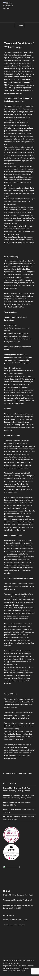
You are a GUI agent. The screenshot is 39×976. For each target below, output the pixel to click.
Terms (27, 968)
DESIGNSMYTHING (10, 971)
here (23, 925)
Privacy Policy (19, 968)
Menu (21, 25)
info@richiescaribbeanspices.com (16, 619)
